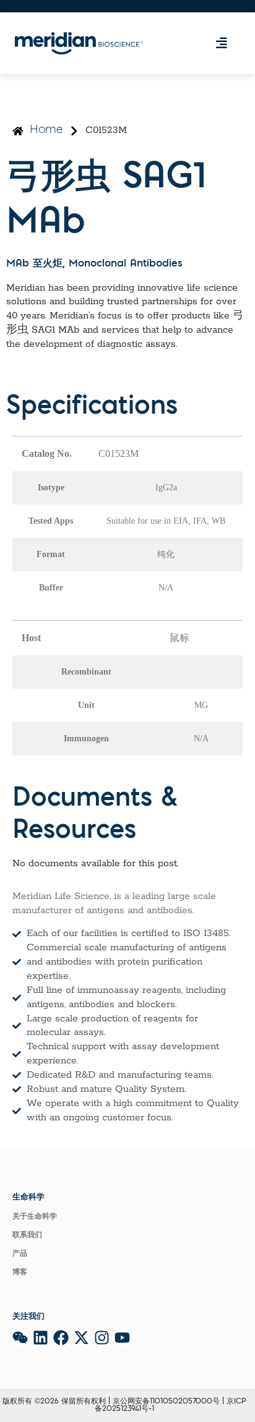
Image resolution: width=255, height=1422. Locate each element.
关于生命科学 (34, 1216)
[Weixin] (20, 1337)
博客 (19, 1272)
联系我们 (27, 1235)
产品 (19, 1254)
